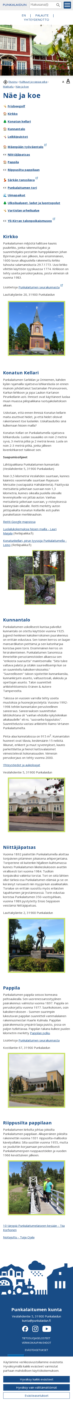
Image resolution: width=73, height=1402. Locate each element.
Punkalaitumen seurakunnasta (39, 1040)
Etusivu (13, 82)
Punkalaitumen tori (22, 188)
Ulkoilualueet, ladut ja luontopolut (34, 203)
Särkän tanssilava (21, 180)
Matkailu (8, 86)
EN (24, 15)
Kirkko (13, 114)
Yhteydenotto (36, 19)
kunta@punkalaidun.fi (36, 1320)
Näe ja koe (22, 86)
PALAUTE (42, 15)
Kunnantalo (16, 129)
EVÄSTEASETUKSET (36, 1350)
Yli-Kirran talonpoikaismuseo (30, 221)
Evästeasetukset (36, 1395)
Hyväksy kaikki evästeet (36, 1379)
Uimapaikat (16, 195)
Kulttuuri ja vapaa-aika (33, 82)
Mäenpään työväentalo (25, 147)
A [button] (63, 82)
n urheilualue (23, 210)
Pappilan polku (40, 1033)
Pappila (13, 162)
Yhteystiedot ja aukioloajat (21, 765)
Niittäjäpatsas (19, 154)
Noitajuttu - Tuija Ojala (18, 1237)
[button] (67, 5)
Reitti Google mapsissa (19, 522)
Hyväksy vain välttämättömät (36, 1387)
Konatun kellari (19, 121)
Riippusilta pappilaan (24, 170)
